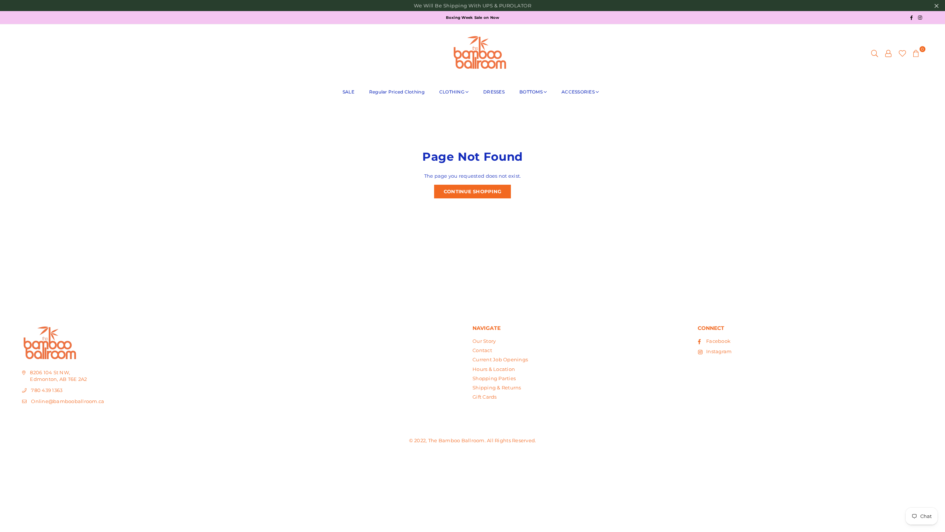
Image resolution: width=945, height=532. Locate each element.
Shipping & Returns (496, 388)
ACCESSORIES (578, 92)
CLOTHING (451, 92)
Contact (482, 350)
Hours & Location (493, 369)
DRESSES (494, 92)
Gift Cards (484, 397)
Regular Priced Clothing (397, 92)
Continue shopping (472, 191)
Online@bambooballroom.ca (67, 401)
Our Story (484, 341)
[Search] (875, 52)
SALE (348, 92)
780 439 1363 (46, 390)
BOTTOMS (531, 92)
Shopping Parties (494, 378)
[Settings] (888, 52)
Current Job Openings (500, 359)
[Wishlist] (902, 52)
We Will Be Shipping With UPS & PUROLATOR (472, 5)
